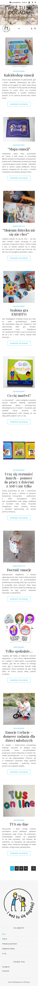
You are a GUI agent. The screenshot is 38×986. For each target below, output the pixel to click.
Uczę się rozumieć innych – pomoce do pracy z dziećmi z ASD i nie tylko (19, 480)
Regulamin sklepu (8, 948)
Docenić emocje (19, 569)
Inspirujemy (19, 647)
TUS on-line (19, 824)
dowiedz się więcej (19, 104)
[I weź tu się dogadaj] (6, 28)
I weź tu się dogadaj (19, 10)
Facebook (5, 971)
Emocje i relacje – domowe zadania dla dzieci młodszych (19, 736)
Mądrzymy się (19, 226)
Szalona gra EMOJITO (19, 312)
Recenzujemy (19, 71)
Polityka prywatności (9, 944)
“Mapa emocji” (19, 149)
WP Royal (27, 982)
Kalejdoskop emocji (19, 75)
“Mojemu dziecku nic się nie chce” (19, 232)
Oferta (4, 939)
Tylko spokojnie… (19, 651)
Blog (3, 934)
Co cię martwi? (19, 395)
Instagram (6, 967)
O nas (4, 953)
